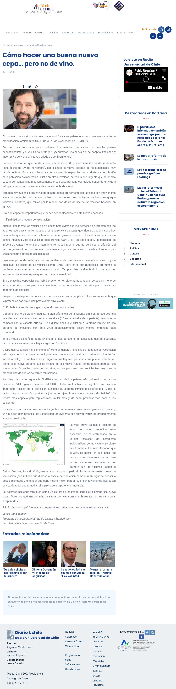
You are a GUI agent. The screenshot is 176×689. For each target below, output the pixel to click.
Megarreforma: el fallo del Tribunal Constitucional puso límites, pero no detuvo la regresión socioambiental (151, 196)
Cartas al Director (75, 641)
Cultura (39, 32)
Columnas (71, 636)
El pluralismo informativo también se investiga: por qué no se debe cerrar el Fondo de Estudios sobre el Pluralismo (151, 136)
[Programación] (168, 29)
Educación (99, 656)
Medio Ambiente (101, 666)
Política (26, 32)
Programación (125, 32)
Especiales (104, 32)
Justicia (97, 671)
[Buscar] (153, 36)
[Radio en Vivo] (161, 29)
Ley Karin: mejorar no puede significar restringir (151, 173)
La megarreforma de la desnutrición (151, 157)
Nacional (135, 243)
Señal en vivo (72, 664)
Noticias (10, 32)
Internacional (86, 32)
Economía (98, 661)
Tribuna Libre (72, 646)
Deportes (67, 32)
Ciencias (97, 646)
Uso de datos (72, 669)
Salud (96, 676)
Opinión (53, 32)
